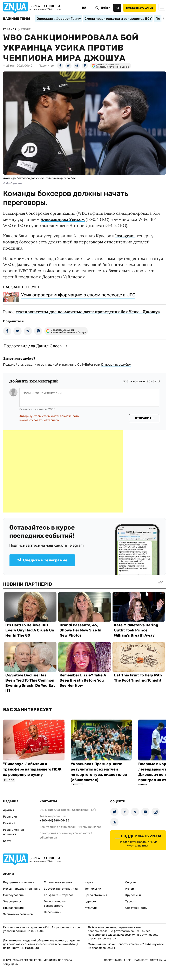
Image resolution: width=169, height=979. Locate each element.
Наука (88, 882)
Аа (117, 7)
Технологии (92, 888)
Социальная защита (58, 882)
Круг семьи (133, 895)
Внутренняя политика (18, 882)
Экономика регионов (18, 914)
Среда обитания (95, 895)
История (131, 888)
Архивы (8, 810)
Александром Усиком (63, 219)
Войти (105, 7)
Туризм (130, 901)
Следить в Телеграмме (45, 560)
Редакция (10, 816)
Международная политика (21, 888)
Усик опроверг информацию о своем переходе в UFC (78, 295)
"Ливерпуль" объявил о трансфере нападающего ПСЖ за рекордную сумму (32, 769)
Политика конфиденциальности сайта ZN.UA (135, 960)
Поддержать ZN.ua (139, 7)
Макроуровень (13, 895)
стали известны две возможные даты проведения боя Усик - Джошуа (88, 311)
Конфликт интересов (59, 895)
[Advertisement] (63, 471)
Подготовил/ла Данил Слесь (33, 345)
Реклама (9, 823)
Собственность (136, 908)
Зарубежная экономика (61, 888)
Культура (90, 908)
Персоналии (52, 912)
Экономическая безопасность (55, 904)
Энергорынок (12, 901)
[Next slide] (163, 18)
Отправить (144, 418)
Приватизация (13, 908)
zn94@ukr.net (92, 827)
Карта (7, 841)
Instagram (125, 235)
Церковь (90, 901)
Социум (130, 882)
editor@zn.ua (48, 837)
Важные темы (16, 18)
